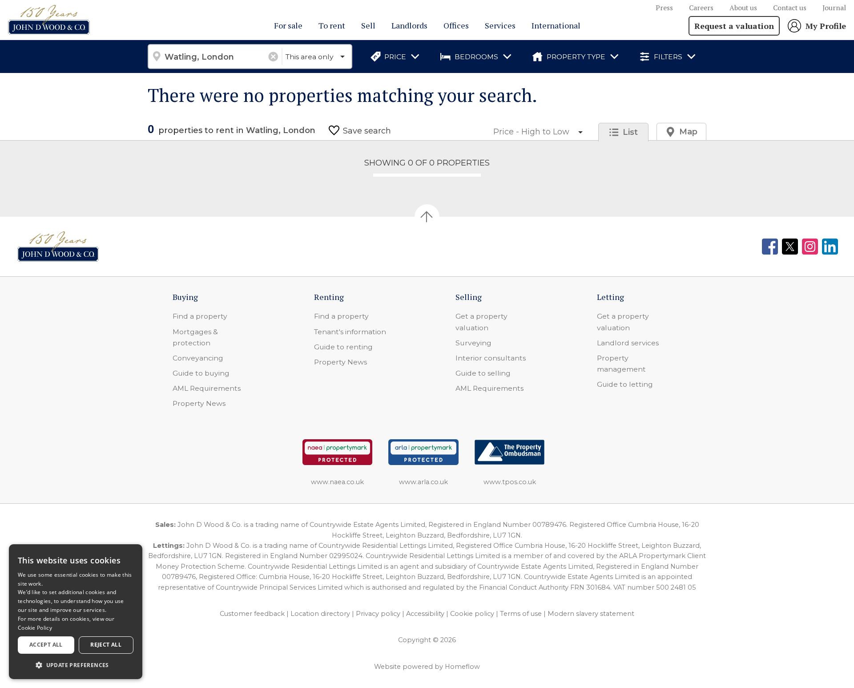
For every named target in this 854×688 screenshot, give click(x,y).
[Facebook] (770, 247)
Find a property (200, 316)
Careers (701, 7)
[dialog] (75, 611)
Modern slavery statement (591, 614)
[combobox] (215, 56)
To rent (331, 25)
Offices (456, 25)
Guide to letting (625, 384)
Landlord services (628, 343)
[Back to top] (58, 246)
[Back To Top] (427, 216)
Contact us (789, 7)
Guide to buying (201, 373)
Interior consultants (490, 358)
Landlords (409, 25)
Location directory (320, 614)
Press (664, 7)
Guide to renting (343, 347)
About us (743, 7)
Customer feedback (252, 614)
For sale (288, 25)
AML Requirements (207, 388)
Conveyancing (198, 358)
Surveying (473, 343)
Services (500, 25)
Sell (368, 25)
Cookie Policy (35, 627)
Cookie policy (472, 614)
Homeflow (462, 667)
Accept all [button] (46, 644)
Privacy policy (378, 614)
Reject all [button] (105, 644)
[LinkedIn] (830, 247)
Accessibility (425, 614)
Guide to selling (483, 373)
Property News (199, 403)
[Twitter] (790, 247)
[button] (75, 665)
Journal (834, 7)
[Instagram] (810, 247)
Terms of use (521, 614)
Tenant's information (350, 332)
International (556, 25)
